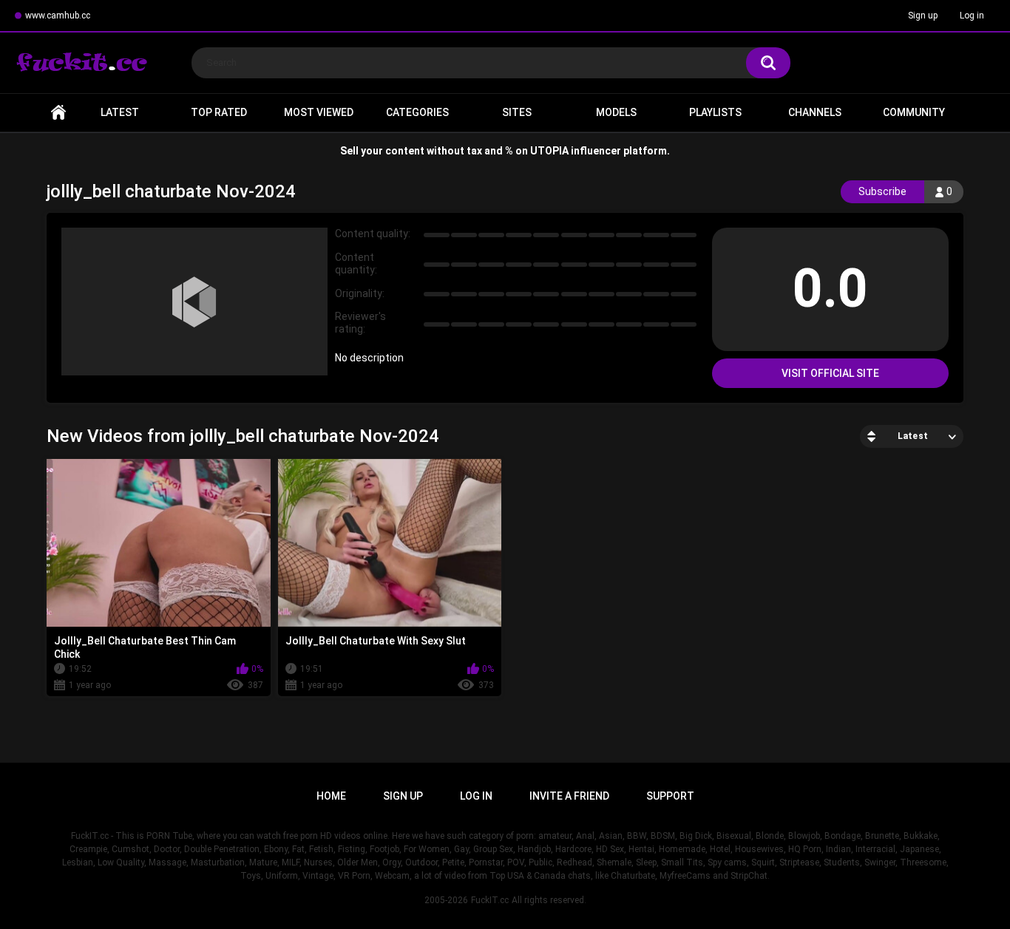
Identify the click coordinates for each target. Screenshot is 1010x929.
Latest (120, 112)
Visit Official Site (830, 373)
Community (914, 112)
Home (58, 113)
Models (616, 112)
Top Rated (219, 112)
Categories (417, 112)
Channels (814, 112)
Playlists (715, 112)
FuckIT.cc (490, 900)
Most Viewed (318, 112)
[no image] (194, 301)
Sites (517, 112)
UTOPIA (549, 151)
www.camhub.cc (57, 15)
